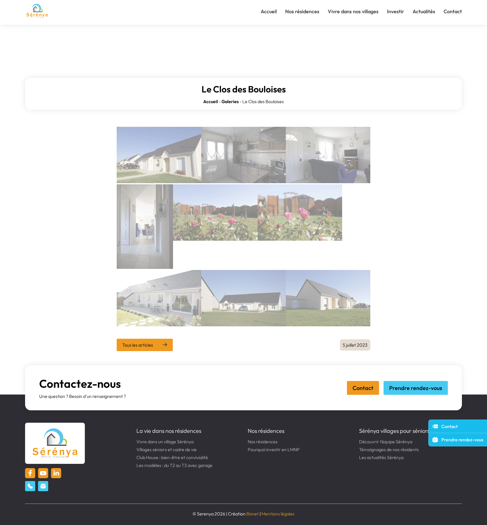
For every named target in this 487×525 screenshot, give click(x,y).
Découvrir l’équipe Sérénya (385, 441)
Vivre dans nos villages (353, 11)
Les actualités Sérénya (381, 457)
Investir (395, 11)
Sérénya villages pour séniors (394, 430)
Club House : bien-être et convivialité (172, 457)
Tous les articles (137, 345)
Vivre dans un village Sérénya (165, 441)
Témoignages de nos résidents (389, 449)
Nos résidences (302, 11)
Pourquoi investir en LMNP (274, 449)
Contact (453, 11)
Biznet (252, 514)
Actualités (424, 11)
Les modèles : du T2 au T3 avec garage (174, 465)
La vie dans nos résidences (168, 430)
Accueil (269, 11)
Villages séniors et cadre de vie (166, 449)
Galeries (230, 101)
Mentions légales (278, 514)
